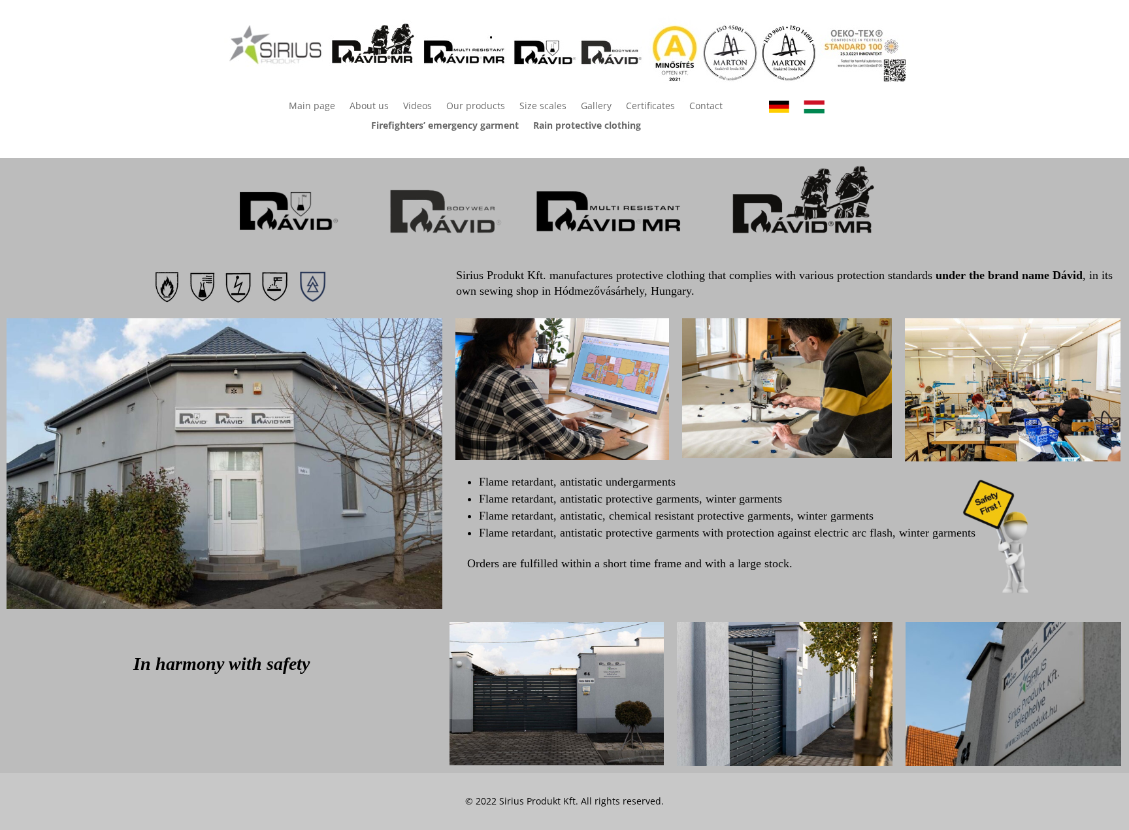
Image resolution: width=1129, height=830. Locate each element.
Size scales (542, 106)
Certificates (650, 106)
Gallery (596, 106)
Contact (706, 106)
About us (369, 106)
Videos (417, 106)
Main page (312, 106)
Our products (475, 106)
